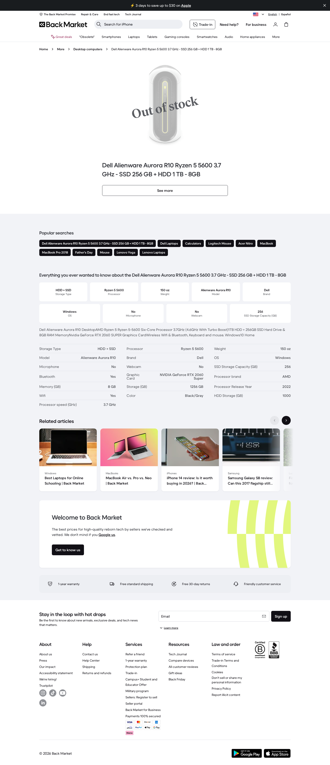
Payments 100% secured (143, 716)
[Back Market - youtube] (62, 693)
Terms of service (223, 654)
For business (256, 24)
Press (43, 660)
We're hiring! (48, 679)
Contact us (90, 654)
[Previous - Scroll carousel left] (274, 420)
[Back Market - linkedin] (42, 702)
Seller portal (133, 704)
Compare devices (181, 660)
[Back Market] (63, 24)
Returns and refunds (96, 673)
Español (286, 14)
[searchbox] (142, 24)
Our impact (47, 667)
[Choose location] (259, 14)
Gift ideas (175, 673)
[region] (165, 461)
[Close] (324, 5)
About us (45, 654)
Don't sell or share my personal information (227, 680)
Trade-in (131, 673)
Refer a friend (135, 654)
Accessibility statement (56, 673)
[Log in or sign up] (275, 24)
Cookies (217, 672)
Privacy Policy (221, 688)
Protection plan (136, 667)
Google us (107, 534)
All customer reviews (183, 667)
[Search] (98, 24)
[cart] (286, 24)
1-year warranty (136, 660)
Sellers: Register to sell (141, 697)
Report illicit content (226, 695)
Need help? (229, 24)
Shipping (88, 667)
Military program (137, 691)
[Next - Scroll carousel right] (286, 420)
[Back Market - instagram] (42, 693)
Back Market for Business (143, 710)
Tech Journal (178, 654)
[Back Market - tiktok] (52, 693)
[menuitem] (111, 37)
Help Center (91, 660)
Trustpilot (46, 686)
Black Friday (177, 679)
